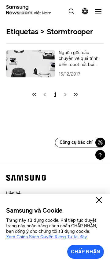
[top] (100, 155)
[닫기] (99, 200)
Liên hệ (13, 193)
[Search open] (71, 11)
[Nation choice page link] (84, 11)
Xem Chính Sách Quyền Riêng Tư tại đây (46, 237)
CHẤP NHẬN (85, 252)
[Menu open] (98, 11)
